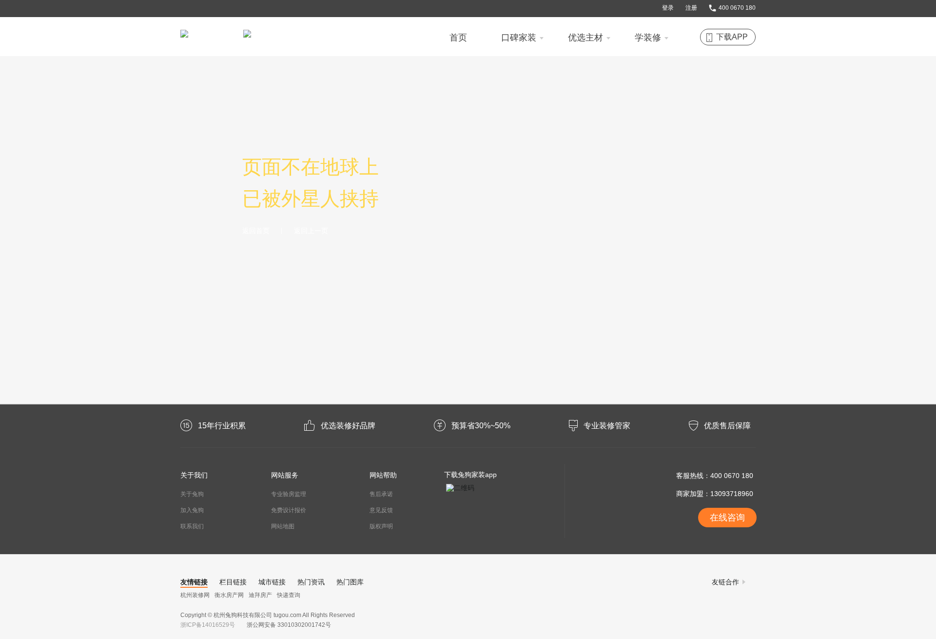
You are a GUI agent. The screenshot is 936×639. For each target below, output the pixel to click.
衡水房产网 (229, 595)
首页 (458, 37)
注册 (691, 7)
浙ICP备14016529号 (209, 624)
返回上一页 (311, 231)
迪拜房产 (260, 595)
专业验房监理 (288, 494)
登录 (668, 7)
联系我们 (192, 526)
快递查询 (288, 595)
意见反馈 (381, 510)
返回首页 (256, 231)
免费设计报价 (288, 510)
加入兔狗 (192, 510)
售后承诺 (381, 494)
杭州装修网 (195, 595)
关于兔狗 (192, 494)
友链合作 (725, 582)
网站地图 (282, 526)
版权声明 (381, 526)
